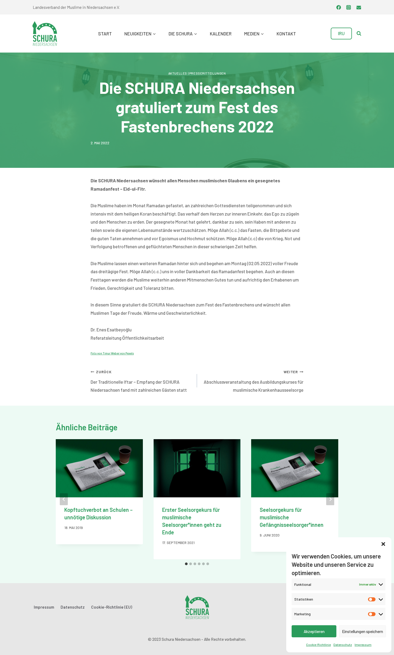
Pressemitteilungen (207, 73)
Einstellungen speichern (362, 631)
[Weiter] (330, 499)
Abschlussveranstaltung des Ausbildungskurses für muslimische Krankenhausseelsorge (253, 381)
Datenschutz (342, 644)
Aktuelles (177, 73)
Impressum (363, 644)
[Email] (358, 7)
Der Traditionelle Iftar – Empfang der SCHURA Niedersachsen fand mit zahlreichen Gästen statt (139, 381)
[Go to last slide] (64, 499)
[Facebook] (338, 7)
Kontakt (286, 33)
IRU (341, 33)
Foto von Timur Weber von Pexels (112, 353)
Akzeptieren (314, 631)
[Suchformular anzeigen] (359, 33)
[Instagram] (348, 7)
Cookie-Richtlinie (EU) (111, 607)
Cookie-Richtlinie (318, 644)
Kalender (221, 33)
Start (105, 33)
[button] (383, 544)
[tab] (186, 564)
